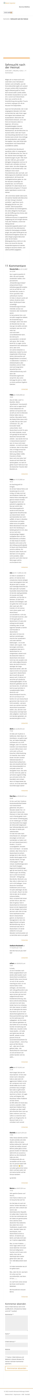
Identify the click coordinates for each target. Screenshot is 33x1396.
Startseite (6, 19)
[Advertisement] (16, 38)
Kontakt (27, 1394)
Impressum (17, 1394)
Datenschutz (9, 1394)
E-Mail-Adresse (10, 1341)
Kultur (21, 71)
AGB (23, 1394)
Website (7, 1349)
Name (7, 1334)
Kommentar (9, 1314)
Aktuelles (16, 71)
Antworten (24, 389)
